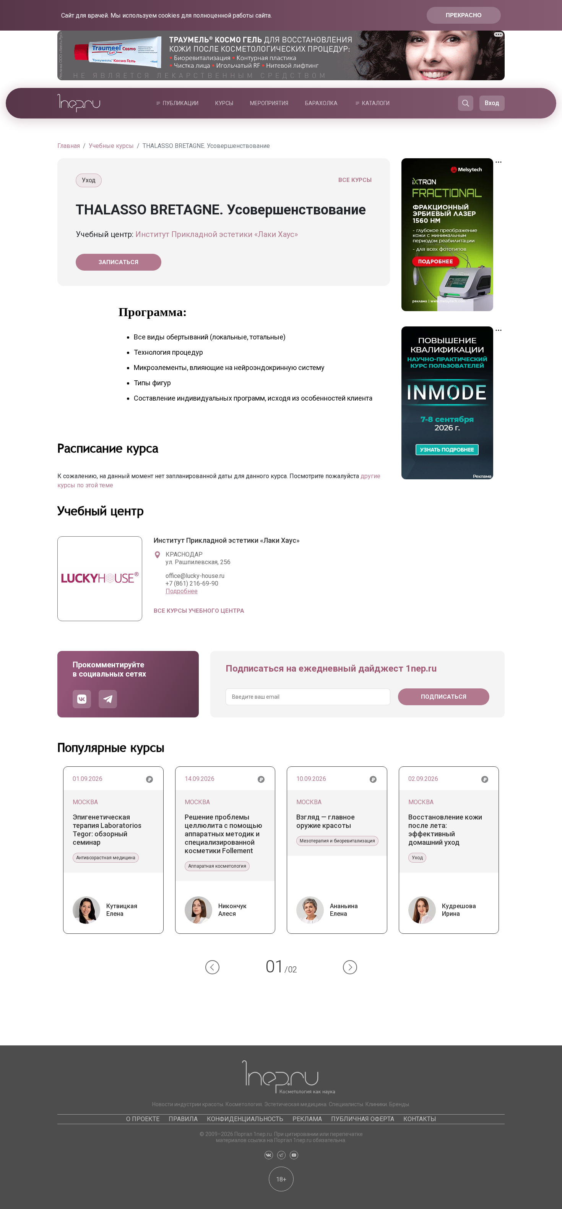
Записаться (118, 262)
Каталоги (376, 103)
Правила (183, 1119)
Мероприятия (269, 103)
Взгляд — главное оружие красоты (325, 821)
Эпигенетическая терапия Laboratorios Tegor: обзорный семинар (107, 829)
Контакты (419, 1119)
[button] (212, 967)
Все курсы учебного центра (199, 611)
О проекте (142, 1119)
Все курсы (355, 180)
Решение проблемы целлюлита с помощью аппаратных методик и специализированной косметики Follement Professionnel (223, 834)
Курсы (224, 103)
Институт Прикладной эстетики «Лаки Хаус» (216, 234)
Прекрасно (464, 15)
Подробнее (182, 591)
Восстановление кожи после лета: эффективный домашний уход (445, 829)
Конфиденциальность (245, 1119)
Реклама (307, 1119)
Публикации (180, 103)
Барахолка (321, 103)
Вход (492, 103)
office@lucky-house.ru (195, 575)
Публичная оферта (362, 1119)
